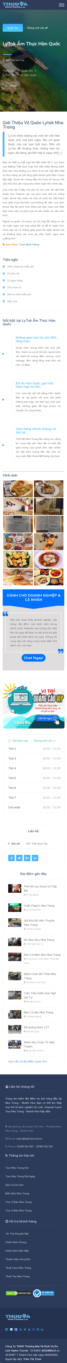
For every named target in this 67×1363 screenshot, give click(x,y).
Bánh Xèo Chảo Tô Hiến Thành (39, 1044)
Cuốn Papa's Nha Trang (39, 905)
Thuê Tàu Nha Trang (17, 1276)
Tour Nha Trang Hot (17, 1167)
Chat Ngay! (33, 658)
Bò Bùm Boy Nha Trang (39, 939)
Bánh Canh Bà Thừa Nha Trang (40, 976)
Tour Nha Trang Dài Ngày (20, 1176)
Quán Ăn (12, 28)
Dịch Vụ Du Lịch (14, 1184)
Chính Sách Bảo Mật (17, 1250)
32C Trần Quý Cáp (15, 60)
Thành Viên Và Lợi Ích (17, 1259)
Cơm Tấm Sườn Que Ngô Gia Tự (40, 995)
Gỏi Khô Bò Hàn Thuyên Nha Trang (39, 923)
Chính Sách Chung (15, 1242)
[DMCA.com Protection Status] (18, 1293)
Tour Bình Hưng (29, 244)
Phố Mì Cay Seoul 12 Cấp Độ (40, 888)
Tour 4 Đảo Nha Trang (18, 1210)
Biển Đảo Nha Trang (17, 1193)
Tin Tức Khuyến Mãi (16, 1233)
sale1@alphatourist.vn (29, 1138)
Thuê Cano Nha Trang (18, 1267)
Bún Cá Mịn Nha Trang (38, 1012)
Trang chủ (9, 70)
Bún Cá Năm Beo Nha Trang (42, 954)
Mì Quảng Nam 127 (36, 1027)
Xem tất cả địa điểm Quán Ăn (27, 1061)
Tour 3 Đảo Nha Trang (18, 1202)
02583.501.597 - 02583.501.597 (35, 1146)
